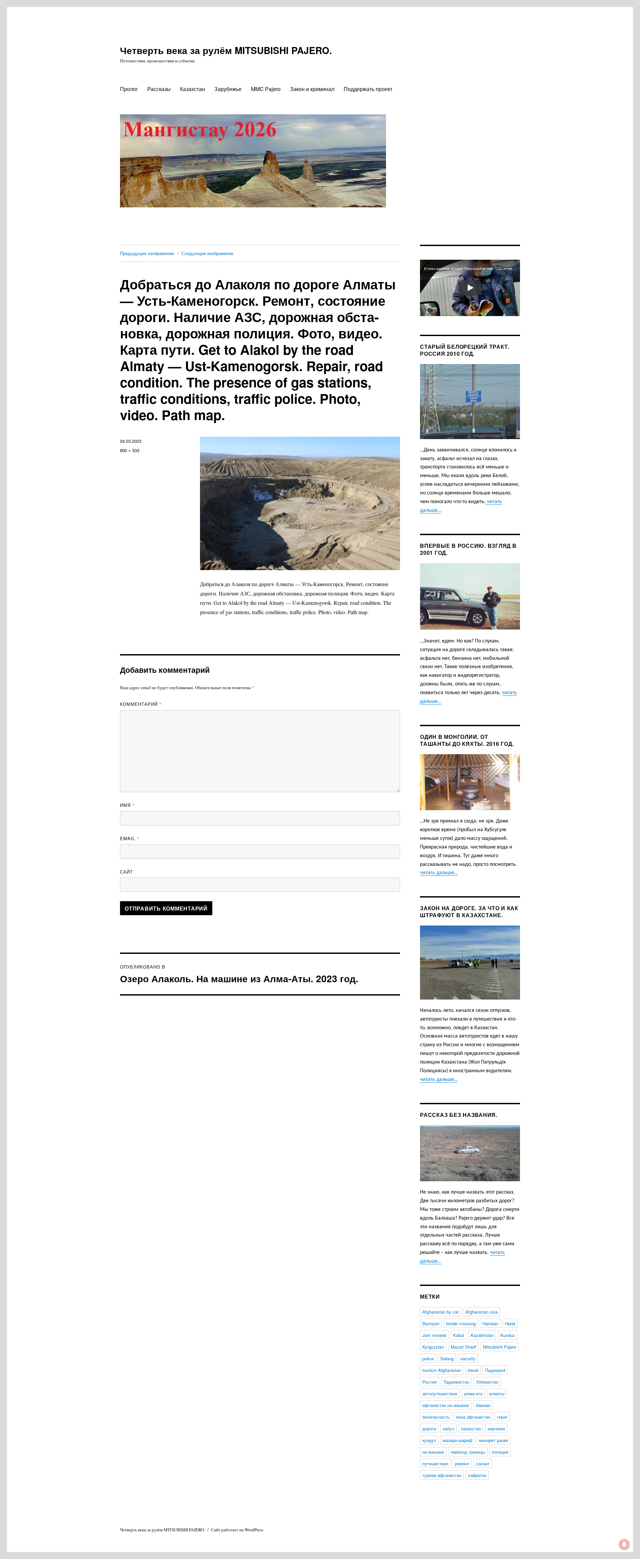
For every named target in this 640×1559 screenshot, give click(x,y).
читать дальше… (439, 873)
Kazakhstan (482, 1335)
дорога (429, 1428)
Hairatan (490, 1323)
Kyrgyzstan (433, 1347)
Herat (510, 1323)
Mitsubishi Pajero (499, 1347)
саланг (483, 1463)
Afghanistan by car (440, 1312)
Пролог (129, 89)
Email (129, 838)
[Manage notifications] (624, 1544)
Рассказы (159, 89)
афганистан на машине (445, 1405)
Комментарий (141, 704)
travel (473, 1370)
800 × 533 (129, 450)
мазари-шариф (457, 1440)
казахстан (471, 1428)
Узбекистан (487, 1382)
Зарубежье (228, 89)
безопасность (436, 1417)
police (428, 1358)
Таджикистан (456, 1382)
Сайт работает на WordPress (237, 1530)
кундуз (429, 1440)
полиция (500, 1452)
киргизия (496, 1428)
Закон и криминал (312, 89)
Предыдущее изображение (147, 253)
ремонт (462, 1463)
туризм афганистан (441, 1475)
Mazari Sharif (463, 1347)
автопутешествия (439, 1393)
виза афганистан (473, 1417)
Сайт (126, 872)
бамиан (483, 1405)
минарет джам (493, 1440)
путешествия (435, 1463)
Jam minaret (434, 1335)
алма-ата (473, 1393)
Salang (447, 1358)
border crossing (461, 1323)
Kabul (458, 1335)
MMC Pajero (266, 89)
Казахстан (192, 89)
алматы (496, 1393)
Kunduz (507, 1335)
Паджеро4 (495, 1370)
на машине (433, 1452)
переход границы (468, 1452)
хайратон (477, 1475)
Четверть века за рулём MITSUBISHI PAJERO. (226, 50)
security (468, 1358)
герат (502, 1417)
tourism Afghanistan (441, 1370)
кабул (448, 1428)
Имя (127, 805)
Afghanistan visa (481, 1312)
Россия (429, 1382)
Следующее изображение (207, 253)
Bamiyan (430, 1323)
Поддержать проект (368, 89)
